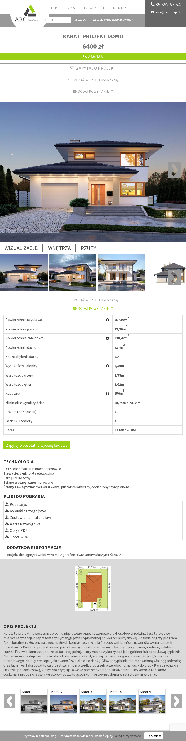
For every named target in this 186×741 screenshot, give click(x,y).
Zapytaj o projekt (95, 68)
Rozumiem (154, 736)
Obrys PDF (18, 530)
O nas (72, 8)
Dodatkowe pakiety (95, 91)
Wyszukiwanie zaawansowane (112, 19)
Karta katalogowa (25, 524)
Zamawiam (93, 56)
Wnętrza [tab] (59, 248)
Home (55, 8)
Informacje (95, 8)
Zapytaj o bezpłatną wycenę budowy (36, 445)
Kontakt (121, 8)
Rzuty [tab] (88, 248)
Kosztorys (18, 504)
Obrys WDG (19, 537)
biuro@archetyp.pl (167, 12)
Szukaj (81, 19)
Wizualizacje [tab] (21, 247)
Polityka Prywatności (127, 736)
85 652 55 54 (167, 4)
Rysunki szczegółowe (27, 510)
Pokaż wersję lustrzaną (95, 80)
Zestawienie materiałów (30, 517)
